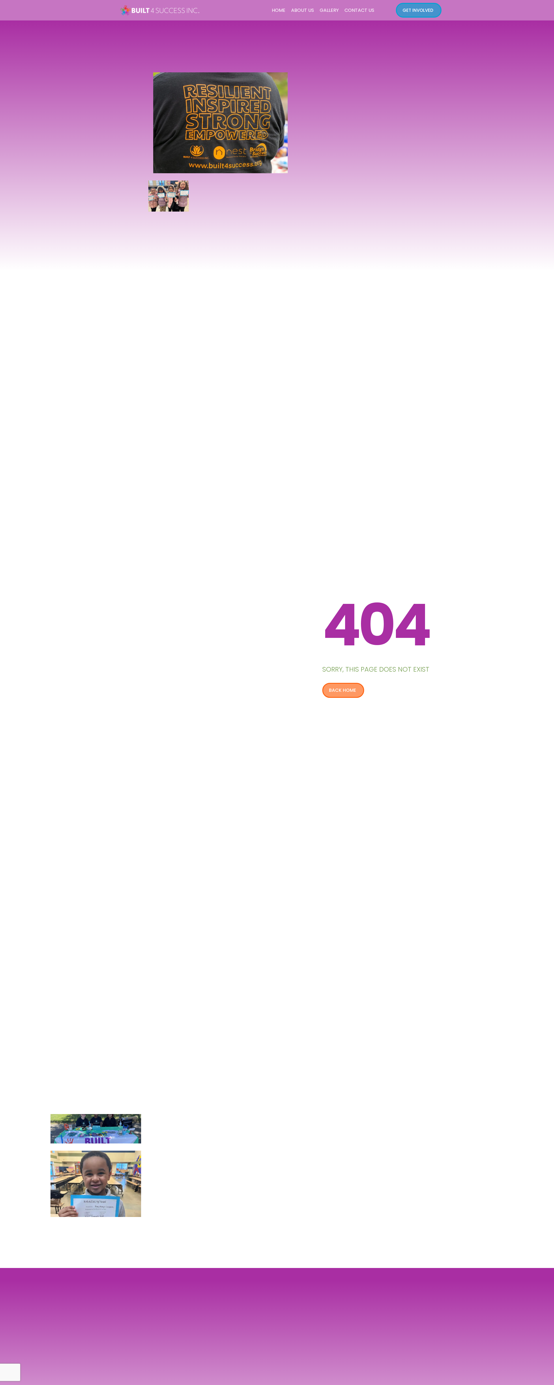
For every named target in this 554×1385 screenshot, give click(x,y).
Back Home (342, 690)
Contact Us (359, 10)
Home (278, 10)
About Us (302, 10)
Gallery (329, 10)
